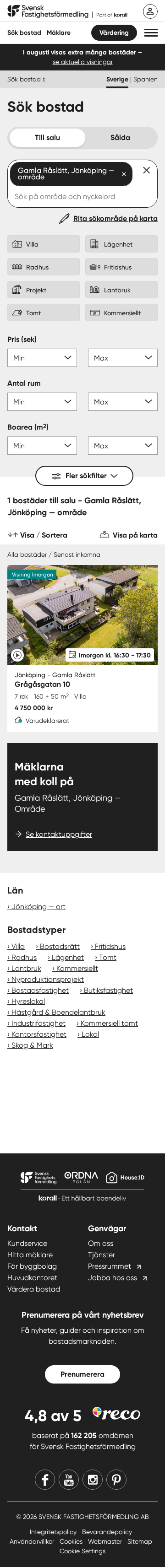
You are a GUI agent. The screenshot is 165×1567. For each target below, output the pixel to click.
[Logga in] (150, 11)
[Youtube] (69, 1480)
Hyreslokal (28, 1001)
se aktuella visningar (83, 61)
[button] (151, 32)
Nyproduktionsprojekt (47, 979)
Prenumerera (82, 1374)
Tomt (107, 957)
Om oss (100, 1243)
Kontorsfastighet (38, 1034)
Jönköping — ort (38, 906)
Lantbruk (26, 968)
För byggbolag (32, 1266)
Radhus (24, 957)
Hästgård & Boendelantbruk (58, 1012)
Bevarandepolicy (107, 1531)
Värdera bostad (33, 1289)
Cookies (72, 1541)
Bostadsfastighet (40, 990)
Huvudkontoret (32, 1277)
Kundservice (27, 1243)
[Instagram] (92, 1480)
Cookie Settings (82, 1551)
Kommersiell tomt (109, 1023)
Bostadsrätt (60, 946)
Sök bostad (24, 33)
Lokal (90, 1034)
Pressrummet (109, 1266)
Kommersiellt (77, 968)
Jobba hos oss (112, 1277)
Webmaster (106, 1541)
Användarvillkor (33, 1541)
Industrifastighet (38, 1023)
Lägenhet (68, 957)
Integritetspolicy (54, 1531)
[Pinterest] (116, 1480)
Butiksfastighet (108, 990)
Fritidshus (110, 946)
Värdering (114, 33)
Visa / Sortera (43, 535)
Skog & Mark (32, 1045)
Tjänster (101, 1254)
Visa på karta (135, 535)
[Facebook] (45, 1480)
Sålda (120, 137)
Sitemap (139, 1541)
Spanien (145, 79)
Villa (18, 946)
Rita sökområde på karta (115, 218)
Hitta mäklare (30, 1254)
